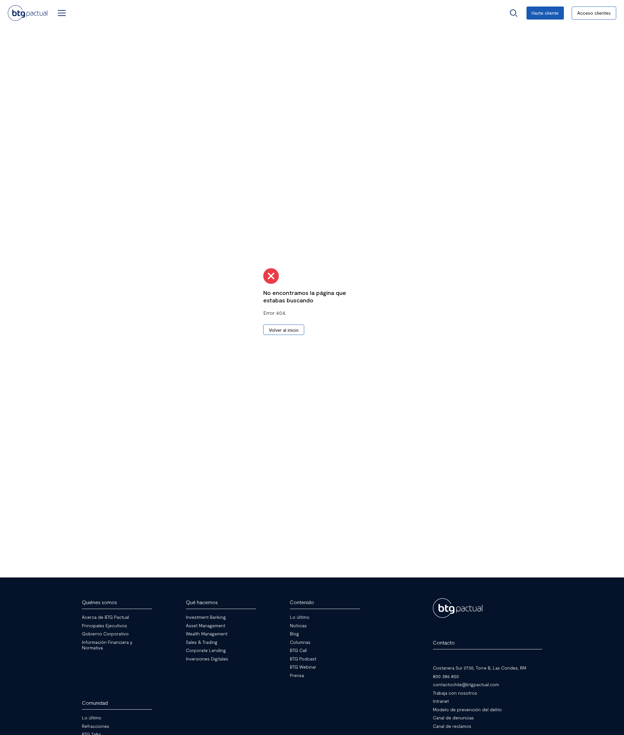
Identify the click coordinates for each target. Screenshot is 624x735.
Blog (294, 633)
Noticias (298, 625)
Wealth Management (207, 633)
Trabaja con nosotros (455, 692)
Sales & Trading (201, 642)
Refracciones (95, 725)
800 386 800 (446, 676)
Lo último (299, 617)
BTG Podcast (303, 658)
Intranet (441, 701)
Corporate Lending (206, 650)
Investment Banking (206, 617)
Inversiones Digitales (207, 658)
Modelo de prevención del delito (467, 709)
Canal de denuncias (453, 717)
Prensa (297, 675)
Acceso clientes (594, 13)
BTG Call (298, 650)
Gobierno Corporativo (105, 633)
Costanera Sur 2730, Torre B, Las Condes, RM (479, 668)
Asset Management (205, 625)
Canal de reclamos (452, 725)
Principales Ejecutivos (104, 625)
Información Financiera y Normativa (107, 644)
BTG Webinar (303, 667)
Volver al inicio (284, 330)
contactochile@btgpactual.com (466, 684)
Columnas (300, 642)
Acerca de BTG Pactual (105, 617)
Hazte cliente (545, 13)
